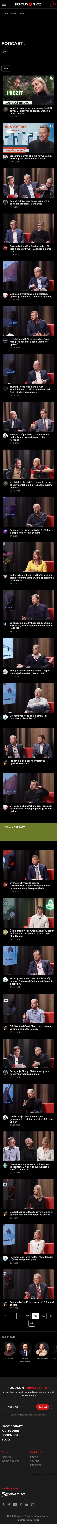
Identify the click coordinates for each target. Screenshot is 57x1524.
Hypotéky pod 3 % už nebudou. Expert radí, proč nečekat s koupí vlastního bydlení (30, 342)
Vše (6, 68)
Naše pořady (12, 1426)
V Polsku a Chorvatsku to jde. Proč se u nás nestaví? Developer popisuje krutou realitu (31, 809)
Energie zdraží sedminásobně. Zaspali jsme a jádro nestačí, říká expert (30, 672)
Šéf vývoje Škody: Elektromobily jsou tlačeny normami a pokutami (29, 1072)
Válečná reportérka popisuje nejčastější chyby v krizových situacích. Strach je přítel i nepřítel (31, 111)
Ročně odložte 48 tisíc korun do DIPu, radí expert (32, 1303)
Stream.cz (35, 1464)
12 (27, 1315)
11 (20, 1315)
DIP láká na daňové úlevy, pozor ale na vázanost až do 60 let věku (30, 1027)
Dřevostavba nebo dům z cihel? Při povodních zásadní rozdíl (28, 717)
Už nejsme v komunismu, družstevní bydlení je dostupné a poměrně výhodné (31, 295)
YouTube (34, 1460)
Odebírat (42, 1407)
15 (51, 1315)
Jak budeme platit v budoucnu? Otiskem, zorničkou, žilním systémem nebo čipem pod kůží (31, 626)
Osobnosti (10, 1435)
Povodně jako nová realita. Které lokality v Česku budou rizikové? (31, 1258)
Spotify (34, 1456)
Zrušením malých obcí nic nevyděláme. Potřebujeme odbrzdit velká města (31, 157)
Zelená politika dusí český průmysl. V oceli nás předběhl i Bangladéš (30, 202)
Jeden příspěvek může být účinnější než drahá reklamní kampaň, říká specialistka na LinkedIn (32, 578)
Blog (5, 1439)
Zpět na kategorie (15, 14)
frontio (36, 1520)
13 (35, 1315)
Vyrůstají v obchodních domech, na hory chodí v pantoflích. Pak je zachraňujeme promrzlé (31, 485)
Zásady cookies (10, 1460)
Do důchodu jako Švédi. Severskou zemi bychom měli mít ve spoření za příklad (31, 1213)
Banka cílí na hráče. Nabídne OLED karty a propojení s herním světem (31, 531)
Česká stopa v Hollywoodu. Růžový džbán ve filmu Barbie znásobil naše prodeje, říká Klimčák (32, 933)
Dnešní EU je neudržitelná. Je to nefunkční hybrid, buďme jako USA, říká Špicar (31, 1119)
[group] (8, 1351)
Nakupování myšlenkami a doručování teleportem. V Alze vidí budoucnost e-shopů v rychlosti (30, 1167)
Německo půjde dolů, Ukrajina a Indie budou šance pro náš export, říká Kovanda (29, 437)
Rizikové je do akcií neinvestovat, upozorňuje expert (27, 762)
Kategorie (10, 1430)
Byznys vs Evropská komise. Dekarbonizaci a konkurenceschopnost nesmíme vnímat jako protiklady (30, 886)
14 (43, 1315)
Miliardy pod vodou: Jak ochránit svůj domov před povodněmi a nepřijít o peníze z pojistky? (32, 981)
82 (31, 1323)
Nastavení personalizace (42, 1474)
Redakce (6, 1456)
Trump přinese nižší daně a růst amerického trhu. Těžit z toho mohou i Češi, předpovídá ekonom (30, 389)
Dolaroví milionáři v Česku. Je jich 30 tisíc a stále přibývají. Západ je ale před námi (30, 249)
